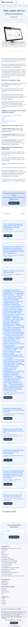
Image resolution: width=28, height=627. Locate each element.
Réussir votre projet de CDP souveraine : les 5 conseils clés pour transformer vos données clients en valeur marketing (13, 474)
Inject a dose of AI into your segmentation (13, 271)
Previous (6, 214)
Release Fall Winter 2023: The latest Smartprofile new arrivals (13, 410)
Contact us (11, 181)
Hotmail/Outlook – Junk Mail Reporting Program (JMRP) (11, 116)
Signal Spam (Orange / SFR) (8, 121)
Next (23, 214)
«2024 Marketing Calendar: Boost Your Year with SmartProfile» (13, 451)
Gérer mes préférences (10, 619)
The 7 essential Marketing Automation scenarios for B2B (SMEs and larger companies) (13, 226)
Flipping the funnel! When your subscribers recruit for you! (13, 431)
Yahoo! (3, 118)
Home (4, 19)
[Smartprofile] (7, 2)
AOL (2, 119)
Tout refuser (18, 619)
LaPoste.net (4, 122)
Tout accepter (14, 622)
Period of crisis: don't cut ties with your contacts (12, 496)
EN (16, 2)
